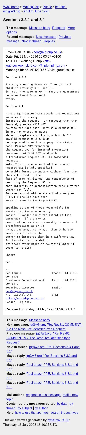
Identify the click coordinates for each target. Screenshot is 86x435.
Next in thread (31, 41)
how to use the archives (31, 412)
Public (47, 7)
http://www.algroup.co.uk (25, 298)
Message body (39, 28)
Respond (58, 28)
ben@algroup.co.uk (47, 52)
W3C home (11, 7)
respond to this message (43, 395)
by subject (25, 408)
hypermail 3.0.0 (58, 420)
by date (62, 403)
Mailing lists (31, 7)
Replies (49, 41)
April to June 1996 (36, 11)
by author (41, 408)
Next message (46, 36)
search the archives (64, 412)
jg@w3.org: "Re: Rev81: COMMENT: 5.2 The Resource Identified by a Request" (38, 338)
